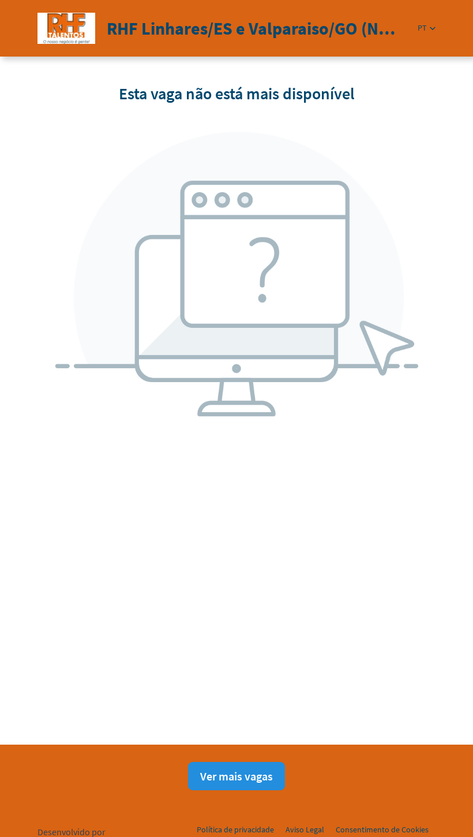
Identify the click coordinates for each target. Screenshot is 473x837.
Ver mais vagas (236, 776)
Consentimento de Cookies (382, 829)
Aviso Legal (305, 829)
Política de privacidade (235, 829)
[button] (427, 28)
